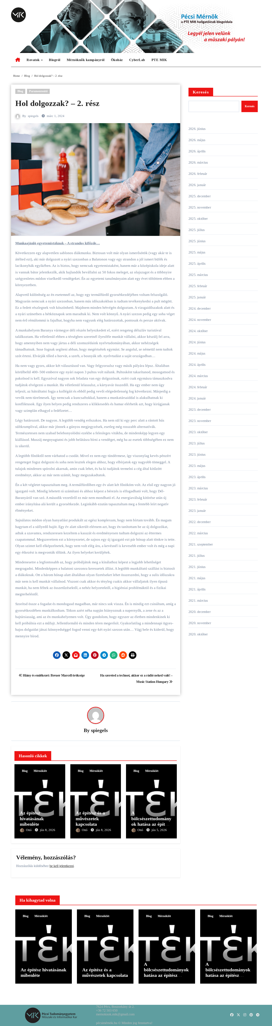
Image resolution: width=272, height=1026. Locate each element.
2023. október (198, 432)
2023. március (198, 488)
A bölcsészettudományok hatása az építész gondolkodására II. (151, 821)
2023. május (196, 466)
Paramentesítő (38, 91)
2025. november (199, 207)
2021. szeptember (200, 544)
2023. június (196, 454)
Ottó (29, 830)
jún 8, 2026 (47, 830)
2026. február (197, 173)
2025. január (197, 297)
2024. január (197, 398)
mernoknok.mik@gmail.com (115, 1014)
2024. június (196, 342)
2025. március (198, 275)
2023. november (199, 421)
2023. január (197, 510)
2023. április (197, 477)
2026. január (197, 185)
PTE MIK (159, 60)
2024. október (198, 331)
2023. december (199, 409)
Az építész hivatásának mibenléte (32, 818)
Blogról (54, 60)
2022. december (199, 522)
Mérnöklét (40, 771)
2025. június (196, 241)
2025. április (197, 263)
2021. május (196, 578)
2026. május (196, 140)
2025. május (196, 252)
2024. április (197, 364)
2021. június (196, 567)
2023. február (197, 499)
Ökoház (117, 60)
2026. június (196, 129)
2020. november (199, 623)
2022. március (198, 533)
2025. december (199, 196)
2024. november (199, 320)
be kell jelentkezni (62, 866)
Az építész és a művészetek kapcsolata (90, 818)
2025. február (197, 286)
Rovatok (34, 60)
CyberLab (137, 60)
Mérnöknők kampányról (86, 60)
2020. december (199, 612)
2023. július (196, 443)
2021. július (196, 555)
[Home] (17, 60)
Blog (20, 91)
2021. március (198, 600)
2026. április (197, 151)
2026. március (198, 162)
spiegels (33, 116)
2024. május (196, 353)
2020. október (198, 634)
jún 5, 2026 (159, 830)
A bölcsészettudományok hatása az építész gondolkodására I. (227, 973)
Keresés (201, 92)
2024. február (197, 387)
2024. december (199, 308)
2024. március (198, 376)
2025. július (196, 230)
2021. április (197, 589)
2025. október (198, 218)
